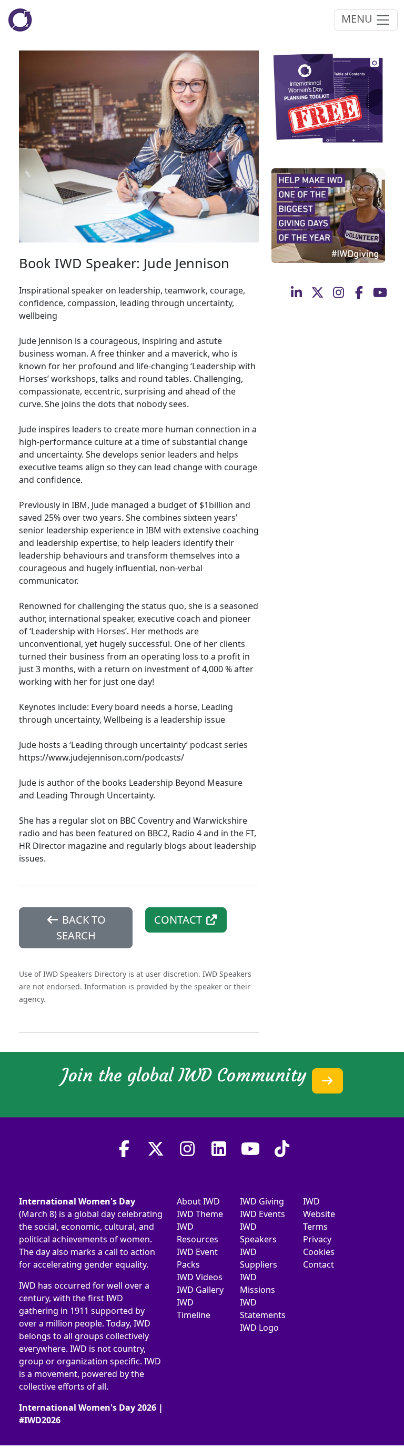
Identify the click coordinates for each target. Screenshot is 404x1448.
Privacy (317, 1239)
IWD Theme (200, 1214)
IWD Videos (200, 1277)
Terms (315, 1226)
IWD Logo (259, 1327)
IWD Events (262, 1214)
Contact (318, 1264)
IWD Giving (262, 1201)
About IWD (198, 1201)
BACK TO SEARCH (81, 928)
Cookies (319, 1252)
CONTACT (179, 920)
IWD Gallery (200, 1289)
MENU (358, 19)
